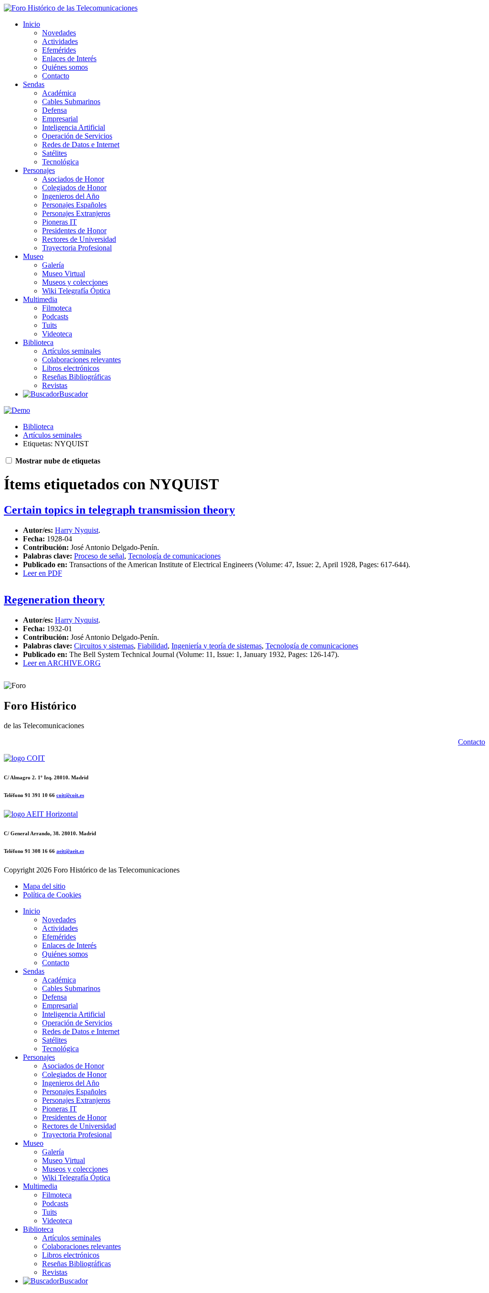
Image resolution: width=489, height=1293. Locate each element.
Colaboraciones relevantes (81, 360)
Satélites (54, 153)
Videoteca (57, 334)
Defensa (54, 110)
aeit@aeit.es (70, 851)
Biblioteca (38, 342)
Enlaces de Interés (69, 58)
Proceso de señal (99, 556)
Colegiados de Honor (74, 187)
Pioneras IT (59, 222)
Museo (33, 256)
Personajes (39, 170)
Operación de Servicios (77, 136)
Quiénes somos (65, 67)
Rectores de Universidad (79, 239)
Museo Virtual (63, 273)
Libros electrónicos (70, 368)
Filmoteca (57, 308)
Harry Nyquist (76, 530)
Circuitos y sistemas (104, 646)
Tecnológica (60, 162)
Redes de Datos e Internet (80, 144)
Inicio (31, 24)
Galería (53, 265)
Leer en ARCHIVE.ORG (62, 663)
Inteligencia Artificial (73, 127)
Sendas (33, 84)
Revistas (54, 385)
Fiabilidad (153, 646)
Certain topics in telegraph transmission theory (119, 510)
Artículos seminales (71, 351)
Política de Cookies (52, 895)
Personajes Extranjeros (76, 213)
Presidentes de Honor (74, 230)
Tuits (49, 325)
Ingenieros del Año (70, 196)
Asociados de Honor (73, 179)
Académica (59, 93)
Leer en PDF (42, 573)
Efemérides (59, 50)
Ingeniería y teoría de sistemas (216, 646)
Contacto (55, 76)
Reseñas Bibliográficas (76, 377)
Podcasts (55, 316)
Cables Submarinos (71, 101)
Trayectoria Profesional (77, 248)
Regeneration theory (54, 599)
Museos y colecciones (75, 282)
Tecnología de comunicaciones (174, 556)
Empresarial (60, 119)
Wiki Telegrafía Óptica (76, 291)
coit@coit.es (70, 795)
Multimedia (40, 299)
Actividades (60, 41)
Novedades (59, 33)
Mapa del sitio (44, 886)
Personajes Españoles (74, 205)
